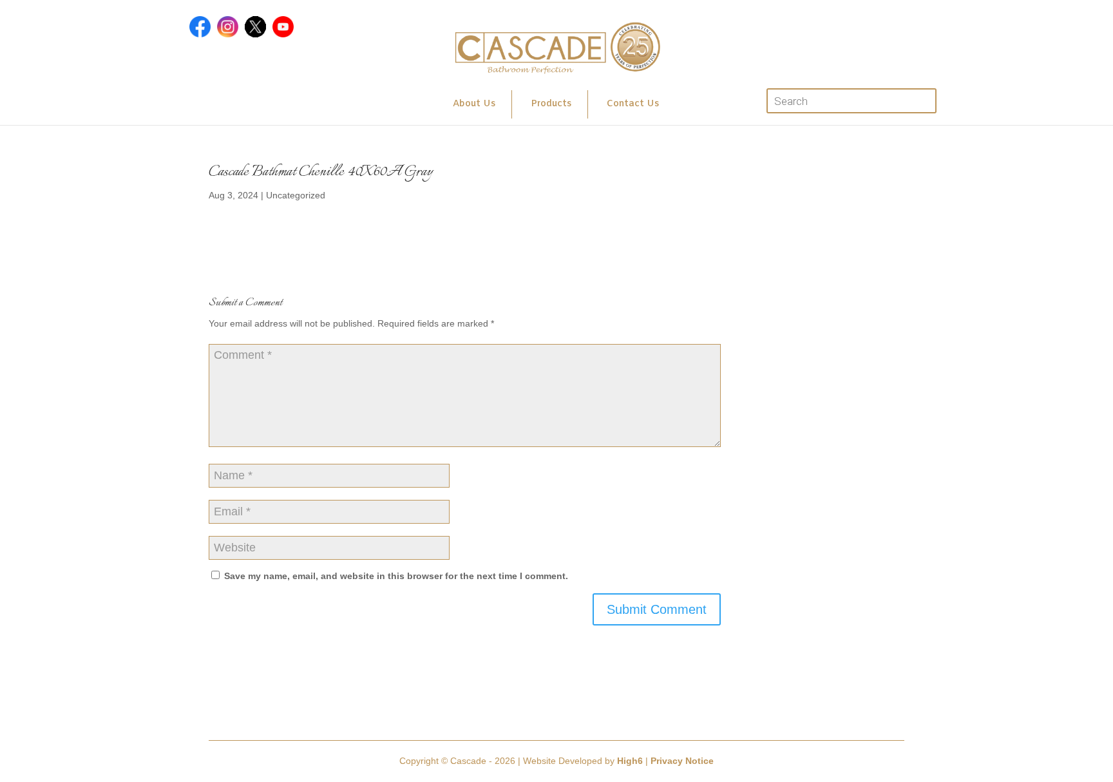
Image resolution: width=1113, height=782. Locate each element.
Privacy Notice (682, 761)
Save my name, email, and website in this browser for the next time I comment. (396, 576)
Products (551, 104)
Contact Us (633, 104)
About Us (474, 104)
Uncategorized (295, 195)
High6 (630, 761)
